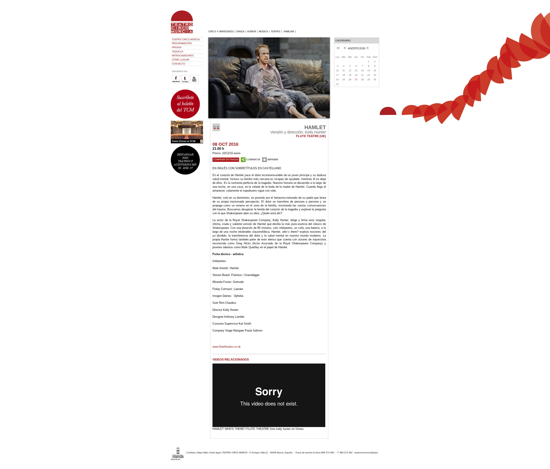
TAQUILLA (177, 51)
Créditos (191, 452)
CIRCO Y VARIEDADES (221, 31)
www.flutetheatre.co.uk (226, 346)
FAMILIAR (289, 31)
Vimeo (299, 428)
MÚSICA (263, 31)
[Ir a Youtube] (195, 82)
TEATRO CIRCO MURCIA (186, 39)
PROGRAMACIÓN (182, 43)
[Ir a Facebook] (176, 82)
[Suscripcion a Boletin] (187, 104)
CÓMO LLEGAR (180, 59)
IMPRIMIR (272, 159)
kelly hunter (283, 428)
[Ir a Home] (185, 33)
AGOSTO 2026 (356, 48)
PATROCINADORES (183, 55)
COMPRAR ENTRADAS (225, 159)
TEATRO (275, 31)
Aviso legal (215, 452)
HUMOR (251, 31)
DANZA (240, 31)
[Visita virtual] (187, 132)
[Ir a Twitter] (185, 82)
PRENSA (176, 47)
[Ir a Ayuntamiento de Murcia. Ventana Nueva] (178, 452)
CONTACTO (178, 63)
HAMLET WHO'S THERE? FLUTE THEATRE (240, 428)
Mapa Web (202, 452)
